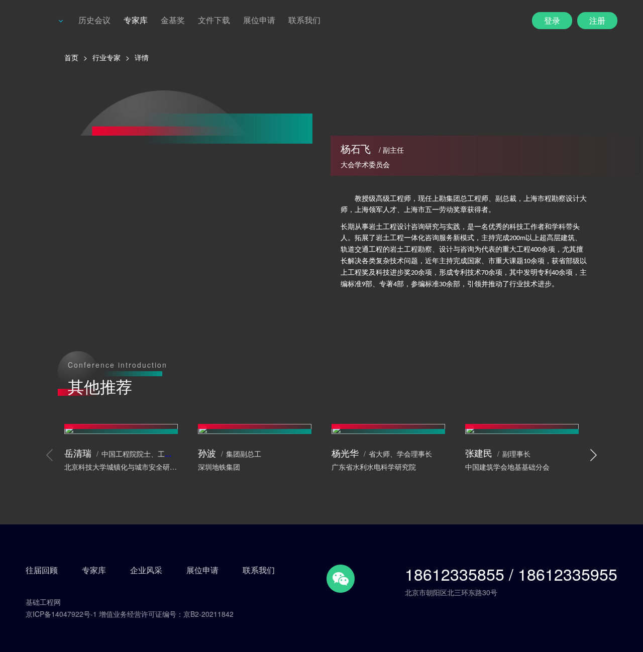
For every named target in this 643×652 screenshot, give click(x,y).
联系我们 (304, 20)
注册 (597, 20)
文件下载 (214, 20)
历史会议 (94, 20)
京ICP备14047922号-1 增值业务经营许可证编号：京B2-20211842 (130, 614)
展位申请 (259, 20)
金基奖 (173, 20)
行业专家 (106, 57)
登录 (552, 20)
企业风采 (146, 570)
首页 (71, 57)
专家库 (136, 20)
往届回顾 (42, 570)
